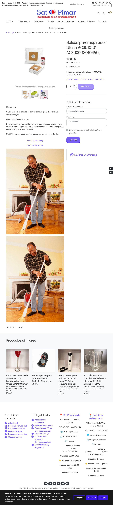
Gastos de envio (15, 431)
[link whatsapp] (107, 2)
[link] (56, 13)
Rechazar (92, 498)
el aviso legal (87, 130)
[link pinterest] (100, 2)
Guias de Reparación (44, 425)
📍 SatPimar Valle (69, 415)
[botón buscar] (98, 13)
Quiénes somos (15, 437)
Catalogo (10, 33)
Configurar (79, 498)
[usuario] (103, 13)
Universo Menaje (42, 434)
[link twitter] (103, 2)
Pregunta (70, 117)
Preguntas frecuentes (17, 434)
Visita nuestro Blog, (35, 141)
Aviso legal (13, 423)
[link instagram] (96, 2)
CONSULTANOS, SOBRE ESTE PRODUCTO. (85, 79)
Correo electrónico (74, 107)
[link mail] (111, 172)
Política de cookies (36, 488)
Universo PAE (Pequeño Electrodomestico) (43, 439)
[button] (10, 21)
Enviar (73, 140)
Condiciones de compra (84, 488)
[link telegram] (110, 2)
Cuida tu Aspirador (35, 145)
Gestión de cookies (51, 488)
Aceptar (103, 498)
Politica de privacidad (17, 426)
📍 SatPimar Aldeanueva (96, 416)
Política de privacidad (67, 488)
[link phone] (111, 169)
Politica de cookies (16, 429)
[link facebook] (93, 2)
